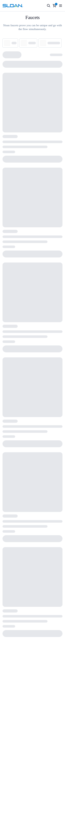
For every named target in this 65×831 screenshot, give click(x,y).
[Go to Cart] (54, 5)
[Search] (48, 6)
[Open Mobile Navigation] (60, 6)
